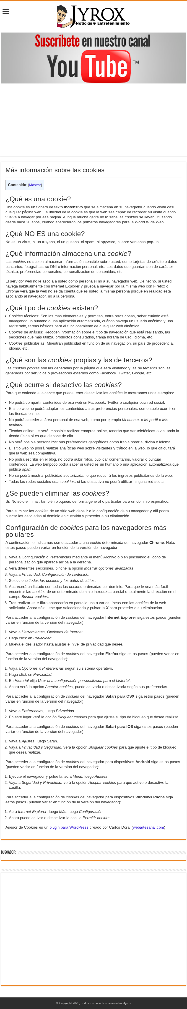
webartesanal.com (148, 827)
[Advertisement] (93, 117)
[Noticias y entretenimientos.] (93, 15)
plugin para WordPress (68, 827)
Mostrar (35, 185)
